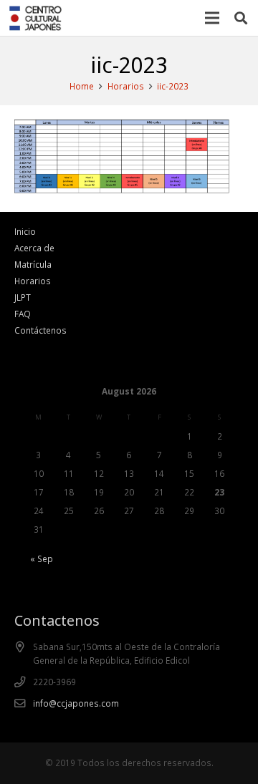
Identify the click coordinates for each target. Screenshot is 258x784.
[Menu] (212, 18)
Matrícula (33, 264)
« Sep (41, 558)
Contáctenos (40, 330)
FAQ (22, 313)
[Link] (35, 18)
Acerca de (34, 247)
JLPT (22, 297)
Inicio (25, 231)
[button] (240, 18)
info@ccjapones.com (76, 703)
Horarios (32, 280)
